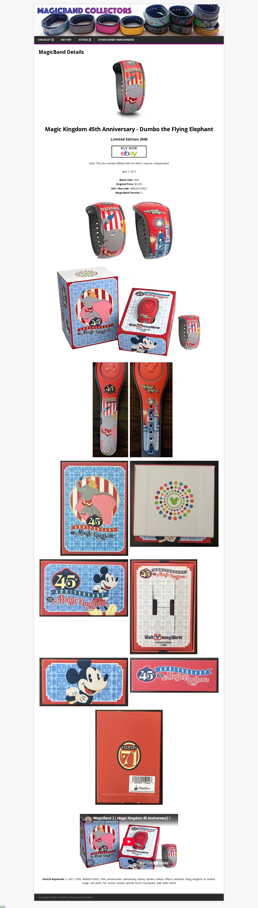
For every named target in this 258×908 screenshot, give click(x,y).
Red (129, 179)
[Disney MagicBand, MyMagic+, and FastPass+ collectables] (129, 34)
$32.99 (138, 184)
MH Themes (86, 897)
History (66, 39)
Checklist (44, 39)
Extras (83, 39)
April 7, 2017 (129, 171)
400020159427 (138, 188)
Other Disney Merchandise (116, 39)
